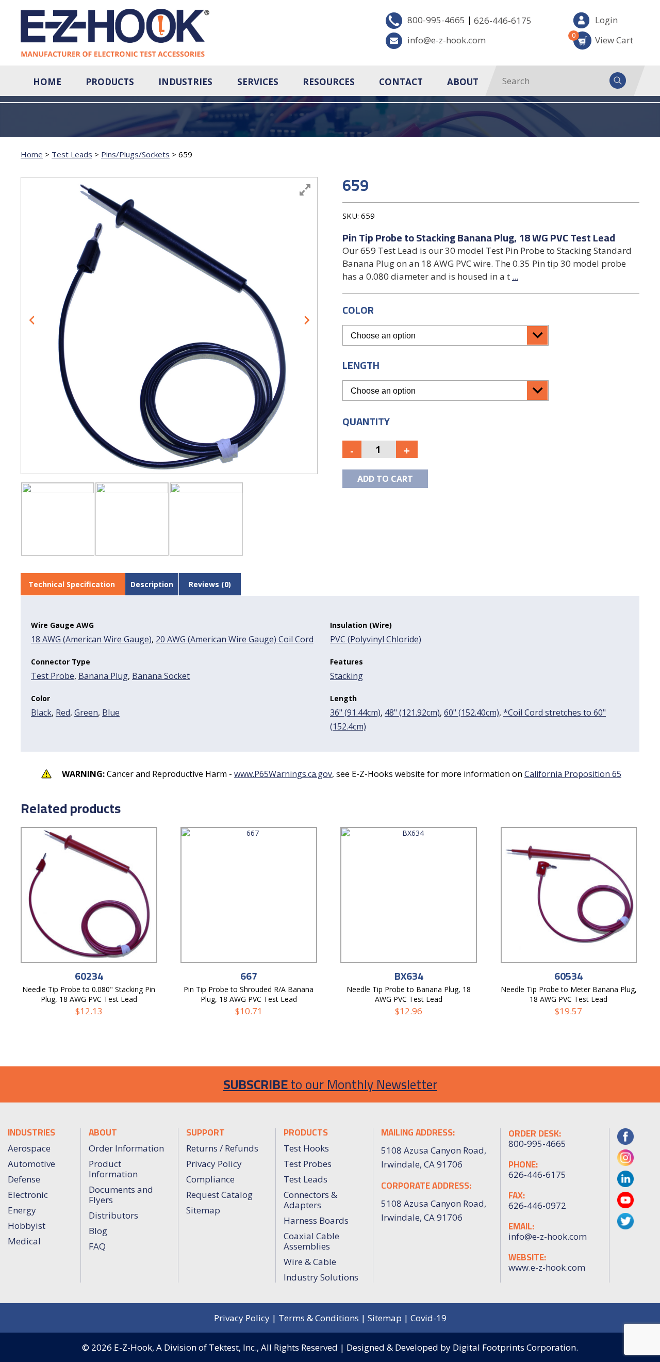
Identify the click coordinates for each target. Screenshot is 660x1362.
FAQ (97, 1246)
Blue (111, 712)
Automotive (31, 1164)
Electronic (28, 1195)
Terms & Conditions (318, 1318)
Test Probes (308, 1164)
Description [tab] (151, 584)
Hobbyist (26, 1225)
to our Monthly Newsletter (330, 1084)
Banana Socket (161, 676)
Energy (22, 1210)
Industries (185, 81)
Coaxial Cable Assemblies (311, 1241)
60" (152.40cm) (471, 712)
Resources (329, 81)
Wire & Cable (310, 1262)
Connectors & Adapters (310, 1200)
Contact (401, 81)
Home (47, 81)
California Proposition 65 (572, 774)
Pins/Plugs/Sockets (135, 154)
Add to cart (385, 478)
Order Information (126, 1148)
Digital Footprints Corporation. (515, 1347)
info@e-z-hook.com (446, 40)
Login (606, 20)
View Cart (603, 38)
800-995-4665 (436, 20)
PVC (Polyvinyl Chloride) (375, 639)
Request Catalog (219, 1195)
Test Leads (72, 154)
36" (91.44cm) (355, 712)
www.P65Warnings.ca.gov (283, 774)
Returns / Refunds (222, 1148)
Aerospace (29, 1148)
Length (361, 365)
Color (358, 309)
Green (86, 712)
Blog (98, 1231)
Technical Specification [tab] (71, 584)
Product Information (113, 1169)
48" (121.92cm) (412, 712)
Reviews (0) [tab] (210, 584)
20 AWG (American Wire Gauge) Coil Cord (235, 639)
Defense (24, 1179)
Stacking (346, 676)
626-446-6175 (503, 20)
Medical (24, 1241)
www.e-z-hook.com (546, 1267)
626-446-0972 (537, 1206)
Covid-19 (428, 1318)
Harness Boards (316, 1220)
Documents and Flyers (121, 1194)
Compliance (210, 1179)
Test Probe (52, 676)
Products (110, 81)
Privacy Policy (214, 1164)
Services (257, 81)
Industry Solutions (321, 1277)
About (462, 81)
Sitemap (203, 1210)
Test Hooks (306, 1148)
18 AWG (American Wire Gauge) (91, 639)
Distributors (113, 1215)
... (515, 276)
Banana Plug (103, 676)
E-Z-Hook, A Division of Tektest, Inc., (186, 1347)
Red (63, 712)
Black (41, 712)
